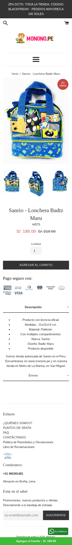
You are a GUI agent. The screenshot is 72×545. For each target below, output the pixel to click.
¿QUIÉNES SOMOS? (17, 423)
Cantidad (36, 244)
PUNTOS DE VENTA (17, 427)
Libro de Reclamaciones (19, 447)
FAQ (6, 432)
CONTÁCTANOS (14, 437)
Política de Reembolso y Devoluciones (28, 442)
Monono (50, 536)
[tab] (36, 307)
